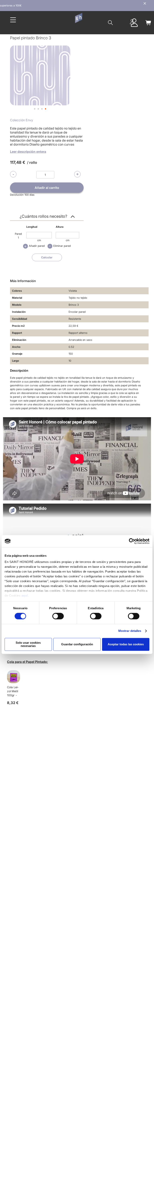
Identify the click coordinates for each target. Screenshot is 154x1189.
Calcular (47, 257)
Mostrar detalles (129, 631)
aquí (24, 595)
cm (39, 240)
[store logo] (78, 18)
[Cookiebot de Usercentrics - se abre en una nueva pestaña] (131, 541)
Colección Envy (21, 120)
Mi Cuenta (132, 21)
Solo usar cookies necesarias (28, 644)
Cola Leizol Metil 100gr (12, 691)
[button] (34, 109)
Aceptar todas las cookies (126, 644)
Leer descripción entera (28, 152)
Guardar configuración (77, 644)
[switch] (58, 616)
